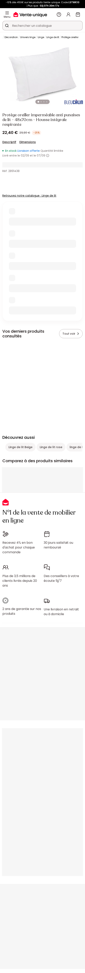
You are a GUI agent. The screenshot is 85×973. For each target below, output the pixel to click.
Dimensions (27, 142)
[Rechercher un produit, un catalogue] (7, 25)
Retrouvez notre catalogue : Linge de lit (29, 196)
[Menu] (7, 13)
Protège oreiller (70, 37)
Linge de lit (52, 37)
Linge (41, 37)
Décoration (11, 37)
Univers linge (27, 37)
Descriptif (9, 142)
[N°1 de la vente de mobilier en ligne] (30, 14)
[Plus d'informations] (47, 155)
